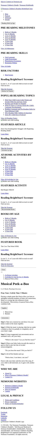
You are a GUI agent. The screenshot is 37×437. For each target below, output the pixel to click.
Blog (6, 14)
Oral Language (10, 57)
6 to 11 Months (10, 34)
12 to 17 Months (10, 36)
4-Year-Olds (9, 43)
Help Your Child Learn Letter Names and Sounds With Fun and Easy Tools (18, 101)
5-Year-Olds (9, 45)
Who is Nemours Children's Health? (16, 375)
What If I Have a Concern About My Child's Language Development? (19, 106)
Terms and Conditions (12, 400)
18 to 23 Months (10, 38)
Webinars (8, 18)
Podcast (7, 16)
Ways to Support (10, 389)
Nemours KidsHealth (26, 5)
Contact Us (8, 377)
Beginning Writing (11, 63)
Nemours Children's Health (9, 5)
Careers (7, 391)
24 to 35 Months (10, 39)
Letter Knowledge (11, 59)
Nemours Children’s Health (14, 386)
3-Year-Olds (9, 41)
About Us (8, 373)
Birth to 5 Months (10, 32)
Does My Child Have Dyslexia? (15, 115)
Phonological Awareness (13, 61)
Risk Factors (9, 75)
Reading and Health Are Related (15, 103)
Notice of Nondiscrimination (14, 404)
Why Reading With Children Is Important (18, 113)
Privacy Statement (11, 402)
